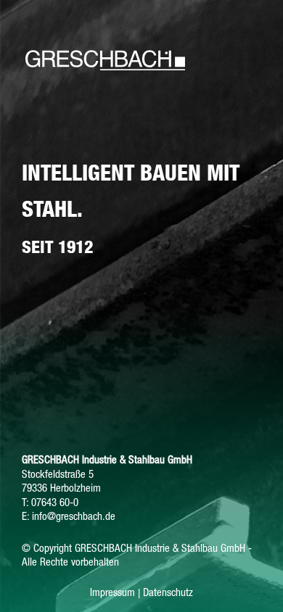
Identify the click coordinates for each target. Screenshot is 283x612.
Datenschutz (168, 592)
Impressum (112, 592)
